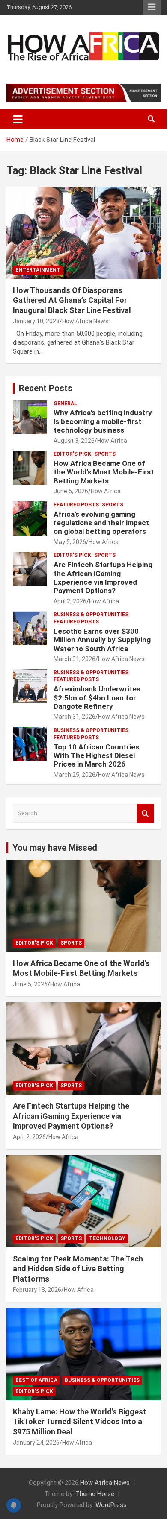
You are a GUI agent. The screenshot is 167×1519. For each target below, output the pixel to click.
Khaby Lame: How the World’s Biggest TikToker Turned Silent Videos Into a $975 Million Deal (79, 1421)
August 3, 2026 (74, 440)
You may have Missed (54, 848)
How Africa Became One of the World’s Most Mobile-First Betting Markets (104, 472)
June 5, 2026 (71, 491)
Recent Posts (45, 388)
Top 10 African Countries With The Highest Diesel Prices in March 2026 (96, 756)
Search (145, 813)
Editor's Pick (72, 454)
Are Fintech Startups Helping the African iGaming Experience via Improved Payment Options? (103, 577)
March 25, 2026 (74, 774)
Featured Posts (76, 505)
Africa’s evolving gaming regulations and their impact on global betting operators (101, 523)
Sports (105, 454)
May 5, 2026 (70, 542)
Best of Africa (36, 1380)
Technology (107, 1238)
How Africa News (85, 321)
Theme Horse (94, 1494)
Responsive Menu (152, 7)
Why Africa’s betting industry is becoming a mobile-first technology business (103, 421)
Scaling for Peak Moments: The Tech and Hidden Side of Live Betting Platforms (78, 1268)
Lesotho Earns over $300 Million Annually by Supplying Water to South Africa (102, 640)
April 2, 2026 (70, 601)
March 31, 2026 (74, 659)
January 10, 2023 (36, 321)
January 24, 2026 (36, 1442)
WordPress (111, 1505)
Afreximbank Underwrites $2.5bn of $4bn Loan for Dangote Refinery (97, 698)
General (65, 404)
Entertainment (37, 270)
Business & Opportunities (91, 615)
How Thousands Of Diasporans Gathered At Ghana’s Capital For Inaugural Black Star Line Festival (72, 300)
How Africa (112, 440)
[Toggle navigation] (17, 119)
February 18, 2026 (37, 1289)
